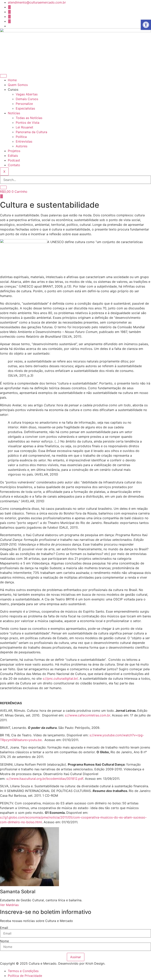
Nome (4, 941)
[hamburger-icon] (3, 76)
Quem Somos (18, 85)
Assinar (75, 957)
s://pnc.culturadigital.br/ (60, 678)
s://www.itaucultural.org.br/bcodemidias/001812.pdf (44, 779)
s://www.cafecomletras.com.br (87, 715)
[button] (146, 25)
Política (21, 137)
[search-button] (3, 187)
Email (4, 927)
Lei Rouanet (24, 127)
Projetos (14, 151)
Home (12, 80)
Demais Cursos (27, 99)
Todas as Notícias (29, 118)
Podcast (14, 160)
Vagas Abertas (27, 94)
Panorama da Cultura (31, 132)
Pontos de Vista (27, 122)
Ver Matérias (9, 905)
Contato (14, 165)
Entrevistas (24, 141)
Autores (21, 146)
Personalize (24, 104)
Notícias (14, 113)
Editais (13, 156)
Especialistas (25, 108)
